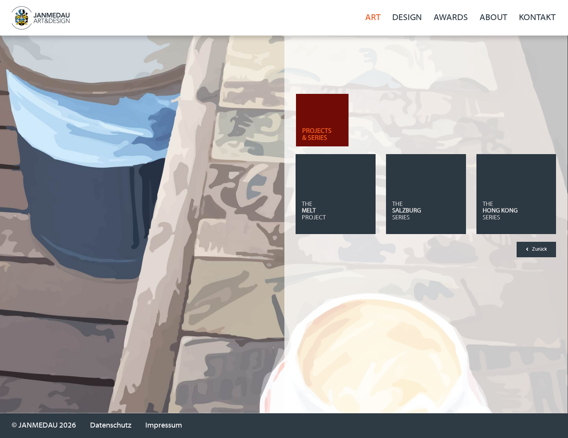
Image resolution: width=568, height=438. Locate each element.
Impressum (163, 426)
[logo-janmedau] (41, 10)
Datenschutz (110, 426)
